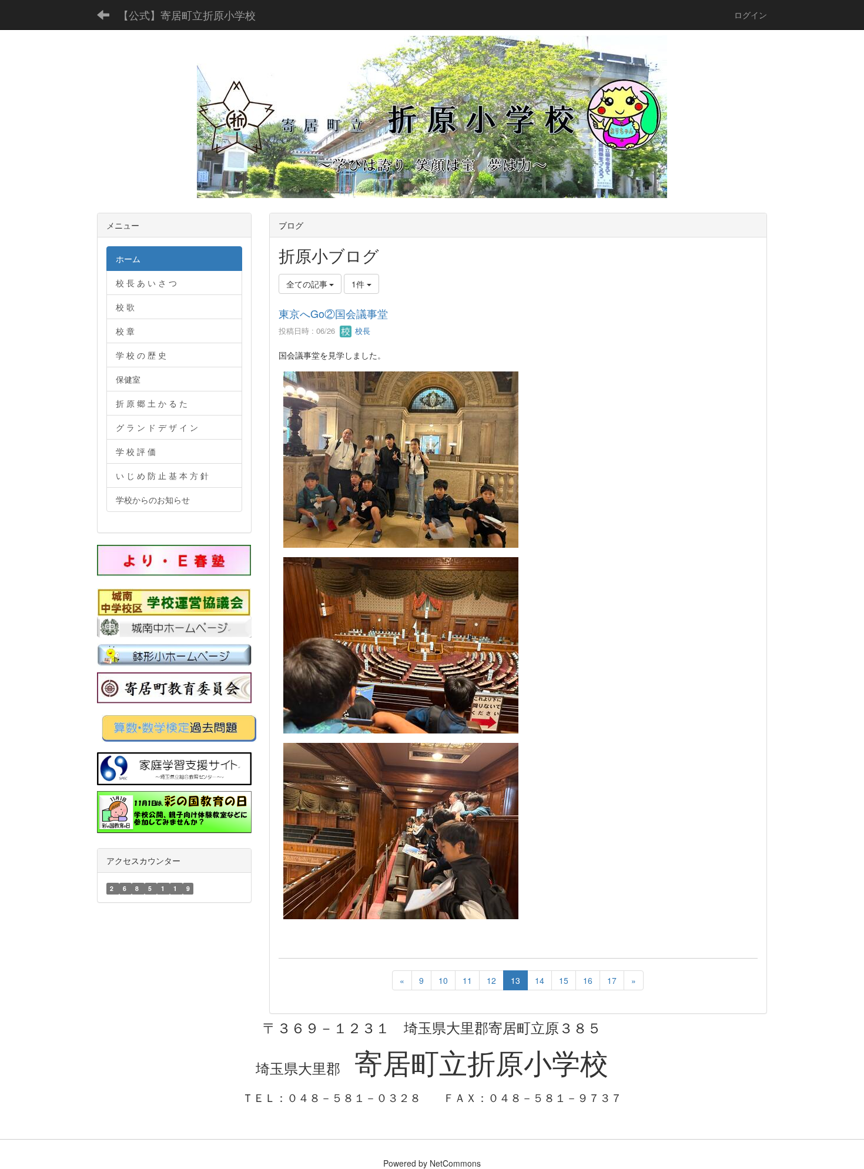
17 (612, 980)
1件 (359, 284)
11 (467, 980)
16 (587, 980)
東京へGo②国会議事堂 (333, 313)
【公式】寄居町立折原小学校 (187, 14)
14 (539, 980)
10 (443, 980)
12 (491, 980)
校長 (361, 330)
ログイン (750, 15)
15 (563, 980)
